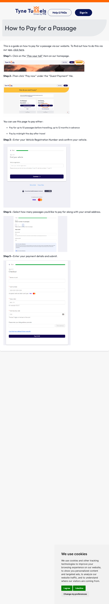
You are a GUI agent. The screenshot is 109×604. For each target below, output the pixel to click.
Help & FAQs (60, 12)
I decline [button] (79, 588)
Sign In (83, 12)
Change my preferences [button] (75, 594)
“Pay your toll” (34, 56)
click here (18, 49)
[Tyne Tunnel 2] (30, 11)
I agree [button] (67, 588)
